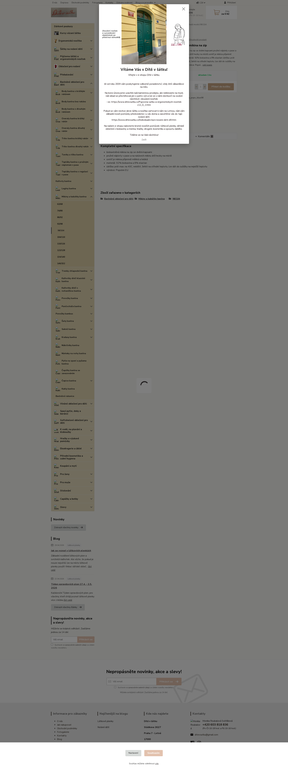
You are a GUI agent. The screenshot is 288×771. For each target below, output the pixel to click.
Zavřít (144, 139)
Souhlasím (153, 753)
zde (157, 763)
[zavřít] (183, 8)
